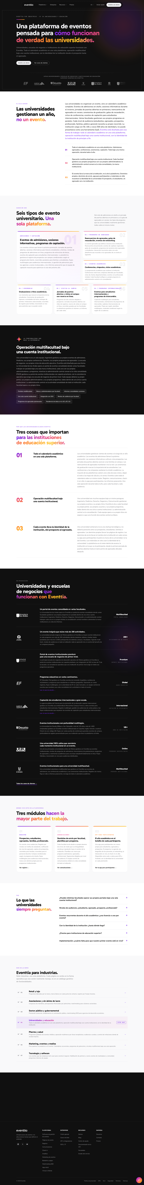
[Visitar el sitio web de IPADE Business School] (21, 660)
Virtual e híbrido (47, 1171)
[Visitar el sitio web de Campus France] (22, 706)
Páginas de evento (47, 1140)
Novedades (81, 1150)
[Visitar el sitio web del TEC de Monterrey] (18, 638)
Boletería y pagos (47, 1160)
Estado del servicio (84, 1154)
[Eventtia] (28, 5)
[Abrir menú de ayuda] (139, 1180)
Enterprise (53, 5)
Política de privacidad (90, 1181)
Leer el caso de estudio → (47, 690)
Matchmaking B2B (47, 1164)
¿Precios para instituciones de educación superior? (80, 933)
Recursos (62, 5)
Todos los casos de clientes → (26, 783)
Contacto (99, 1138)
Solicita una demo (114, 5)
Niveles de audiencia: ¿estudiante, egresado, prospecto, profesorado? (88, 908)
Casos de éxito (64, 1138)
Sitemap (125, 1181)
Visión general (64, 1134)
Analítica (45, 1154)
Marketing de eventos (48, 1157)
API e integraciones (66, 1141)
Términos (118, 1181)
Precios (72, 5)
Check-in (45, 1150)
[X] (22, 1144)
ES (91, 5)
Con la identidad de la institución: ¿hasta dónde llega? (82, 925)
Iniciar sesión (101, 5)
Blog (79, 1138)
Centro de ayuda (83, 1141)
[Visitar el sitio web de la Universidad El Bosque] (19, 770)
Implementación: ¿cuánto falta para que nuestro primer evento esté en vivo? (91, 941)
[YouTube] (27, 1144)
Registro (44, 1143)
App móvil (45, 1167)
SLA (104, 1181)
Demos (80, 1134)
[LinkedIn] (18, 1144)
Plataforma (42, 5)
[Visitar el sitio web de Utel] (20, 749)
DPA (99, 1181)
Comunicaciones (47, 1147)
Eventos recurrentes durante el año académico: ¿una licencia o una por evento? (89, 916)
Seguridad (110, 1181)
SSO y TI (63, 1144)
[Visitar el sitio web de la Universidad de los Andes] (22, 615)
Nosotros (99, 1134)
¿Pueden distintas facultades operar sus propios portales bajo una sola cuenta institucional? (88, 899)
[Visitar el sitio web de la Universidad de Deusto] (22, 728)
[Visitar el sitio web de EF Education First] (19, 683)
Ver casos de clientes (41, 63)
